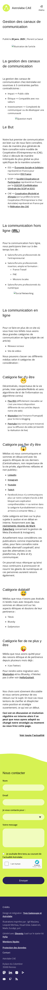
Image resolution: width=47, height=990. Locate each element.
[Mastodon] (4, 972)
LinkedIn (12, 475)
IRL (16, 231)
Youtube (12, 484)
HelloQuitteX (26, 677)
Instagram (13, 479)
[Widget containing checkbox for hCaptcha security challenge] (22, 864)
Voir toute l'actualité (32, 735)
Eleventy (19, 933)
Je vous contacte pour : (14, 810)
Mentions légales (11, 941)
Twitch (11, 489)
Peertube (12, 423)
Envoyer (23, 880)
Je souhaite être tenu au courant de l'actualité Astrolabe (22, 855)
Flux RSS (12, 401)
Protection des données (14, 947)
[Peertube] (23, 972)
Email (5, 795)
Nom (5, 780)
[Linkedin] (10, 972)
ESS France (25, 174)
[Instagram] (16, 972)
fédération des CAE (19, 206)
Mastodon (13, 415)
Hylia (5, 936)
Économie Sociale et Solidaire (29, 167)
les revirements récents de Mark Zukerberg (19, 526)
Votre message (10, 824)
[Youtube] (4, 979)
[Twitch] (10, 979)
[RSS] (16, 979)
